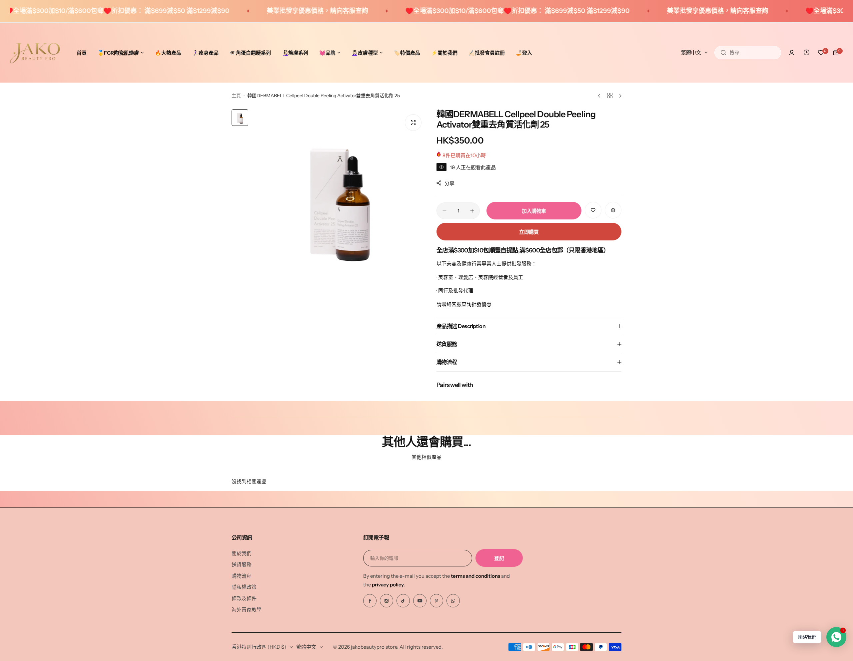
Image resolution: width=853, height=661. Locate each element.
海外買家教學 (247, 609)
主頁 (236, 96)
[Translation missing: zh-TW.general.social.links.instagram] (386, 600)
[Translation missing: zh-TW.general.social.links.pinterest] (436, 600)
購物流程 (242, 576)
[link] (110, 620)
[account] (791, 52)
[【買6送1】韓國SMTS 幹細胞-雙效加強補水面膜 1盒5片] (19, 625)
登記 (499, 558)
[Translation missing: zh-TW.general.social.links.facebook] (370, 600)
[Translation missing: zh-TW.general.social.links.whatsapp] (453, 600)
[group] (339, 196)
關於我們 (242, 553)
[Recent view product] (806, 52)
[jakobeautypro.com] (35, 53)
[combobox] (747, 52)
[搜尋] (723, 52)
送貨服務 (242, 564)
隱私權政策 (244, 587)
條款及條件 (244, 598)
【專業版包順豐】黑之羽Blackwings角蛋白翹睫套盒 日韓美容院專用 (68, 631)
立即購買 (529, 232)
